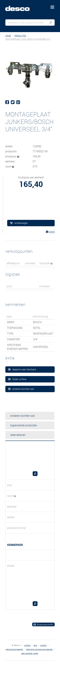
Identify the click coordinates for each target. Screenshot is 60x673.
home (8, 35)
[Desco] (20, 7)
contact (27, 645)
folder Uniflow (19, 379)
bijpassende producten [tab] (23, 425)
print (52, 231)
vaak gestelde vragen (29, 653)
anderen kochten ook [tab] (22, 416)
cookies (43, 645)
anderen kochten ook (23, 388)
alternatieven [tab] (18, 435)
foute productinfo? (45, 624)
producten (20, 35)
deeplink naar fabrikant (24, 369)
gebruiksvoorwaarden (14, 649)
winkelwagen (21, 223)
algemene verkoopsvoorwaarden (39, 649)
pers (35, 645)
